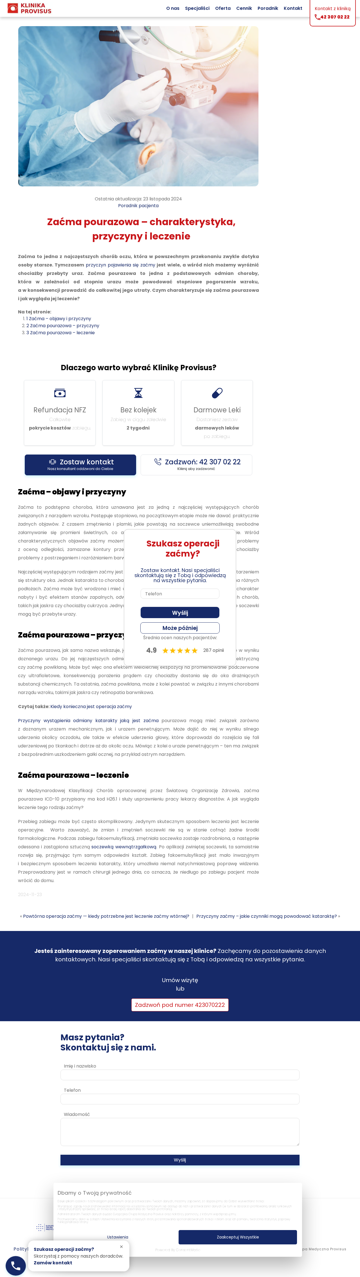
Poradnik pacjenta (138, 205)
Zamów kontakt (53, 1263)
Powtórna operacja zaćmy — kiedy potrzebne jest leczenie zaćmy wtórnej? (106, 916)
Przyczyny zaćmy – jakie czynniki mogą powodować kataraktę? (266, 916)
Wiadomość (77, 1114)
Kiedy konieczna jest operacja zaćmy (91, 706)
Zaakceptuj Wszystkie (238, 1237)
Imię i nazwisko (80, 1066)
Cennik (244, 8)
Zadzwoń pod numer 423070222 (180, 1005)
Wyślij (180, 1160)
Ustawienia (117, 1237)
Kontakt (293, 8)
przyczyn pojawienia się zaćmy (121, 265)
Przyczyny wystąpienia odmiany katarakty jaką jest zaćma (88, 720)
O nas (172, 8)
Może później (180, 628)
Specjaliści (197, 8)
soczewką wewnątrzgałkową (123, 847)
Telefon (72, 1090)
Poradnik (268, 8)
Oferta (223, 8)
